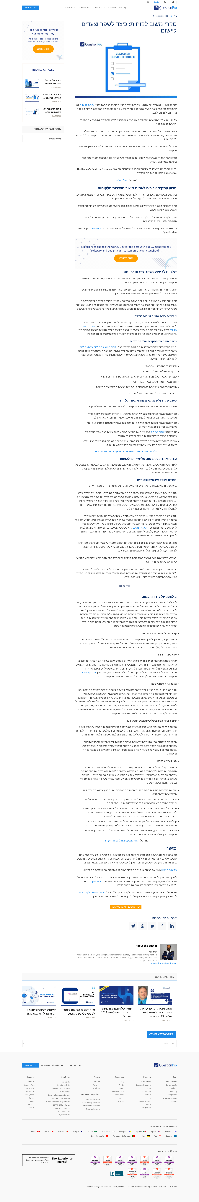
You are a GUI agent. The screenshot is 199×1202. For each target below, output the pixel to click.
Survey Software (145, 1082)
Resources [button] (100, 7)
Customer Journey (63, 1111)
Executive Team (29, 1085)
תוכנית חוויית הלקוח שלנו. (91, 892)
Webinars (121, 1101)
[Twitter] (152, 926)
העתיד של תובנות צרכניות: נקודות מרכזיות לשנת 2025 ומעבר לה (117, 1012)
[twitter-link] (80, 1065)
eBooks (121, 1088)
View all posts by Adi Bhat (164, 963)
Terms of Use (106, 1187)
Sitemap (131, 1187)
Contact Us (31, 1108)
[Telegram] (133, 926)
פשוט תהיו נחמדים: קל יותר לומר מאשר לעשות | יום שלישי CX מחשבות (155, 1012)
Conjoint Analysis (63, 1085)
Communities (146, 1091)
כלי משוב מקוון (169, 870)
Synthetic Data (64, 1115)
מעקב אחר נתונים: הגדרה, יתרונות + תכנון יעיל (52, 97)
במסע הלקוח (86, 347)
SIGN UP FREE (31, 8)
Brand (32, 1101)
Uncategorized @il (161, 16)
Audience (147, 1095)
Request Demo (125, 258)
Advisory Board (29, 1095)
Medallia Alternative (93, 1109)
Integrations (172, 1095)
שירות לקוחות (87, 105)
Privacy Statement (119, 1187)
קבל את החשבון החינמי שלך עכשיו (126, 907)
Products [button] (71, 7)
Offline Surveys (64, 1092)
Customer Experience (143, 1085)
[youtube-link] (71, 1065)
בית (175, 16)
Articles (121, 1085)
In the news (30, 1088)
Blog (122, 1082)
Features (112, 7)
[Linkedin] (172, 926)
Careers (32, 1098)
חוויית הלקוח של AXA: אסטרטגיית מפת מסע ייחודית (52, 83)
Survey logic (172, 1088)
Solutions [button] (85, 7)
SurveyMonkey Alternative (91, 1103)
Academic (96, 1088)
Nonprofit (96, 1085)
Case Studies (119, 1095)
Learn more (43, 49)
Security (174, 1101)
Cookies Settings (93, 1187)
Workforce (147, 1088)
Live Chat (56, 1065)
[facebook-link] (84, 1065)
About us (31, 1082)
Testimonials (30, 1091)
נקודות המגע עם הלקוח (106, 347)
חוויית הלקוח (96, 881)
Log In (156, 2)
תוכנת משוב (96, 228)
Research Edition (145, 1101)
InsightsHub (146, 1108)
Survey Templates (118, 1091)
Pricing (122, 7)
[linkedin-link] (75, 1065)
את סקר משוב (88, 672)
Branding (173, 1091)
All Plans (97, 1082)
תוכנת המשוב (140, 527)
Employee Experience (62, 1108)
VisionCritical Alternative (91, 1106)
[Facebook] (162, 926)
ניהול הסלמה (121, 180)
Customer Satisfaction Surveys (59, 1095)
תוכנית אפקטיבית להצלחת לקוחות (121, 840)
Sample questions (170, 1082)
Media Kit (31, 1104)
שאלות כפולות (158, 432)
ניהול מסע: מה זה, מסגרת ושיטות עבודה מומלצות (52, 112)
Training (121, 1098)
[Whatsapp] (142, 926)
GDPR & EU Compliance (61, 1105)
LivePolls (148, 1105)
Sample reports (171, 1085)
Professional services (169, 1098)
